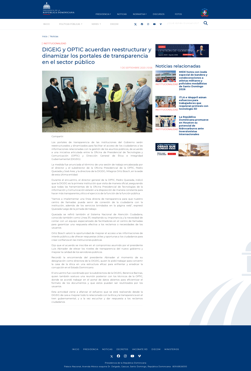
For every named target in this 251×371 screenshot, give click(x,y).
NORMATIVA (139, 14)
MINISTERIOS (171, 349)
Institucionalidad (55, 43)
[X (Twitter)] (135, 24)
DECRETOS (122, 349)
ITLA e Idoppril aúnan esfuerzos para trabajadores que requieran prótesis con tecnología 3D (193, 103)
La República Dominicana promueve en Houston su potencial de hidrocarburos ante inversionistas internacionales (194, 125)
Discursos (158, 14)
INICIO (75, 349)
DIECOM (114, 24)
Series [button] (95, 24)
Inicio (46, 24)
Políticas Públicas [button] (70, 24)
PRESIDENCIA (102, 14)
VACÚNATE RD (140, 349)
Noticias (54, 36)
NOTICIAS (122, 14)
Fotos (178, 14)
